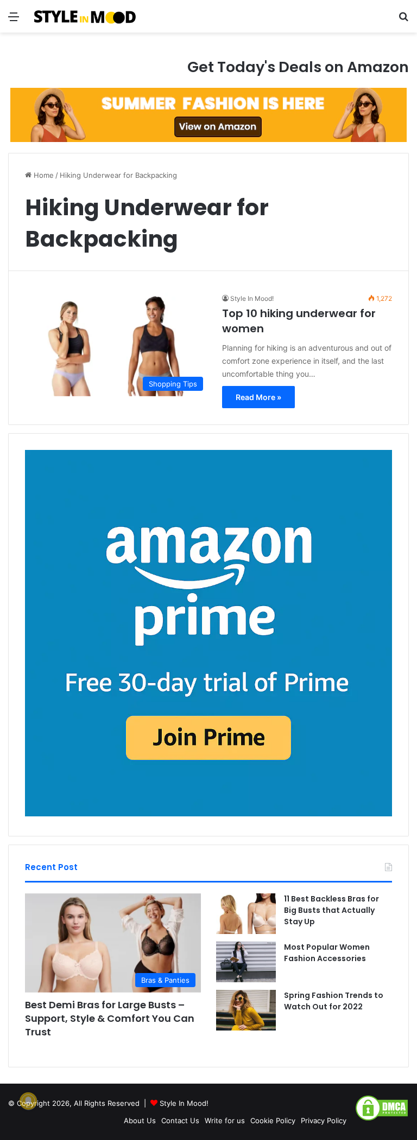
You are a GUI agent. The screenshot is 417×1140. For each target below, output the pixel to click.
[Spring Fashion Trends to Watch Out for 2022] (246, 1010)
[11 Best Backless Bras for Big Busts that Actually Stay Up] (246, 913)
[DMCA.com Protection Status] (382, 1119)
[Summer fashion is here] (208, 114)
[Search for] (403, 20)
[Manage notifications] (28, 1101)
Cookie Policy (272, 1120)
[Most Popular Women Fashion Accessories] (246, 962)
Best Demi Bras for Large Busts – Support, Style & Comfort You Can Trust (109, 1018)
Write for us (225, 1120)
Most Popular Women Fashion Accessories (327, 953)
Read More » (258, 397)
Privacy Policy (323, 1120)
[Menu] (13, 20)
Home (42, 175)
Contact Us (180, 1120)
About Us (140, 1120)
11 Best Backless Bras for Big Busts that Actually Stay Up (331, 910)
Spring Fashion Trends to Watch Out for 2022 (333, 1001)
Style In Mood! (252, 298)
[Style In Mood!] (84, 16)
